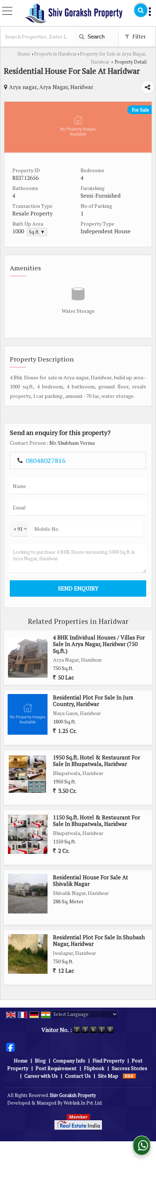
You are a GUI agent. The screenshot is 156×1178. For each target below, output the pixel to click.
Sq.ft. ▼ (37, 232)
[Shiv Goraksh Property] (74, 13)
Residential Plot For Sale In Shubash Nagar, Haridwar (99, 940)
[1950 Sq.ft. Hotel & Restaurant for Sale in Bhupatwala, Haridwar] (28, 774)
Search (95, 36)
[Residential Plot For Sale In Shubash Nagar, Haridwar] (28, 954)
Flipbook (94, 1068)
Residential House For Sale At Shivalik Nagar (90, 880)
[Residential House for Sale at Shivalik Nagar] (28, 893)
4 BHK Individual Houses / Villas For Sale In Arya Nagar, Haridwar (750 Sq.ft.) (99, 644)
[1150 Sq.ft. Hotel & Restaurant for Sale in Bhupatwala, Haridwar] (28, 834)
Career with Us (41, 1075)
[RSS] (129, 1075)
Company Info (69, 1060)
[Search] (140, 10)
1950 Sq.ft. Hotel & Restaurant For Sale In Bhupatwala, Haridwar (96, 760)
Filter (138, 36)
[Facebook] (10, 1046)
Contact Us (78, 1075)
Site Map (108, 1075)
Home (23, 54)
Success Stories (129, 1068)
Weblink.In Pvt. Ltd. (83, 1103)
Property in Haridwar (55, 54)
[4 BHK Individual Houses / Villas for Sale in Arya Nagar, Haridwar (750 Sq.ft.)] (28, 658)
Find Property (108, 1060)
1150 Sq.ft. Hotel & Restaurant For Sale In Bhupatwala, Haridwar (96, 820)
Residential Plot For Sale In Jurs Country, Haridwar (93, 700)
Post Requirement (56, 1068)
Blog (40, 1060)
